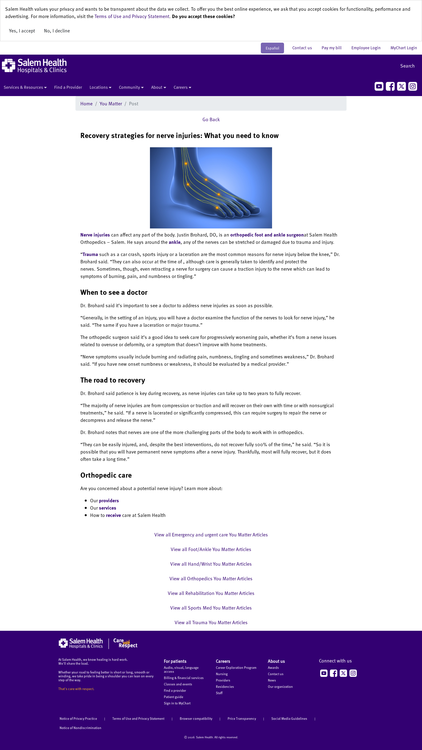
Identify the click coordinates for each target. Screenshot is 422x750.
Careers (181, 87)
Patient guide (173, 696)
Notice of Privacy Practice (78, 718)
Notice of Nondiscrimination (80, 727)
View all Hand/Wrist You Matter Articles (211, 563)
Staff (219, 692)
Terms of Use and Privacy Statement (132, 16)
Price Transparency (242, 718)
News (272, 680)
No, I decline (57, 30)
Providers (223, 680)
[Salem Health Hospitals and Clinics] (34, 66)
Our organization (280, 686)
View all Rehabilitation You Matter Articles (211, 593)
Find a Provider (68, 87)
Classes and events (178, 684)
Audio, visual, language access (181, 669)
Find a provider (175, 690)
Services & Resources (23, 87)
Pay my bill (334, 47)
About (156, 87)
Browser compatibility (196, 718)
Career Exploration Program (236, 667)
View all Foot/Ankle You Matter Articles (211, 549)
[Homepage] (98, 648)
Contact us (304, 47)
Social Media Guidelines (289, 718)
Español (272, 48)
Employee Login (368, 47)
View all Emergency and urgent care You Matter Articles (211, 534)
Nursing (222, 673)
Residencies (225, 686)
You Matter (111, 103)
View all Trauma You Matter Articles (211, 622)
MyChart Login (403, 47)
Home (86, 103)
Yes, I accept (22, 30)
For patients (175, 661)
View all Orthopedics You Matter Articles (211, 578)
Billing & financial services (184, 677)
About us (276, 661)
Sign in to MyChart (177, 703)
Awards (273, 667)
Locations (99, 87)
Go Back (211, 119)
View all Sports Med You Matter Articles (211, 607)
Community (129, 87)
